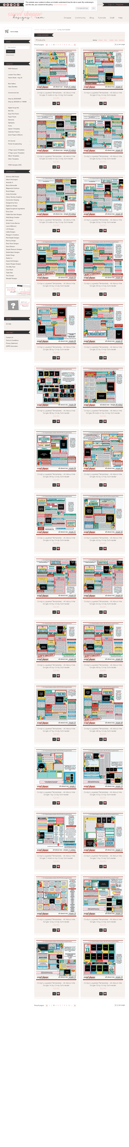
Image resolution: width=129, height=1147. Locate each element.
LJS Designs (10, 229)
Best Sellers (12, 83)
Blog (92, 18)
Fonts (10, 126)
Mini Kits (11, 111)
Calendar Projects (14, 132)
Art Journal (11, 141)
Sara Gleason (10, 246)
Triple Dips (9, 272)
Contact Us (9, 337)
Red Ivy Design (11, 240)
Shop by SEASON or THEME (17, 102)
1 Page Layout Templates (16, 150)
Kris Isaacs (9, 220)
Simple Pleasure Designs (14, 249)
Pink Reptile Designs (12, 238)
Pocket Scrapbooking (15, 144)
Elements (11, 120)
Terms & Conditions (12, 340)
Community (80, 18)
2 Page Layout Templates (16, 153)
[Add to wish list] (58, 103)
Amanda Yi (9, 182)
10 (69, 45)
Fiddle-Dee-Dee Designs (14, 214)
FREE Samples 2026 (14, 165)
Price (105, 40)
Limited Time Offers (14, 74)
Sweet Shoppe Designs (13, 264)
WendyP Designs (11, 278)
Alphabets (11, 123)
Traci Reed (9, 270)
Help (120, 18)
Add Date (121, 40)
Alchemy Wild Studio (12, 176)
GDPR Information (12, 346)
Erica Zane (9, 211)
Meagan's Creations (12, 235)
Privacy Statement (12, 343)
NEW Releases (13, 68)
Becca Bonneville (11, 185)
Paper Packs (12, 117)
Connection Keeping (12, 200)
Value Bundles (12, 86)
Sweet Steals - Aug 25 (15, 77)
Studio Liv (9, 258)
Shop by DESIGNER (48, 29)
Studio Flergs (10, 255)
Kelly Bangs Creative (12, 217)
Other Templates (13, 159)
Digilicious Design (11, 206)
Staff (112, 18)
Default (111, 40)
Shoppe (67, 18)
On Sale (8, 324)
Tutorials (102, 18)
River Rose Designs (12, 243)
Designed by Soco (12, 203)
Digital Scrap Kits (13, 108)
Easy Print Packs (13, 114)
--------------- (12, 71)
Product (100, 40)
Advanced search (10, 55)
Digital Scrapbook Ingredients (15, 208)
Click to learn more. (60, 5)
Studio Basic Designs (12, 252)
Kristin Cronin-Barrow (13, 223)
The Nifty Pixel (10, 267)
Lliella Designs (10, 232)
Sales (116, 40)
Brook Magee (10, 191)
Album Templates (13, 156)
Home (36, 29)
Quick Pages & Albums (15, 135)
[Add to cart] (54, 103)
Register (119, 5)
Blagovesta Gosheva (12, 188)
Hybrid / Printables (14, 129)
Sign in (111, 5)
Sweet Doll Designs (12, 261)
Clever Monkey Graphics (14, 197)
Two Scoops (10, 275)
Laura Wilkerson (11, 226)
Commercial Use (13, 92)
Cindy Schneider (11, 194)
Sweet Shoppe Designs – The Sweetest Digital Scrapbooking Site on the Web (27, 16)
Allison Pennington (12, 179)
